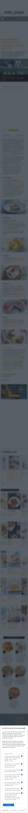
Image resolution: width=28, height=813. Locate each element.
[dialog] (14, 769)
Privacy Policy (22, 810)
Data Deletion (5, 810)
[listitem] (14, 753)
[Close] (25, 728)
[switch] (22, 756)
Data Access (14, 810)
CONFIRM (8, 804)
